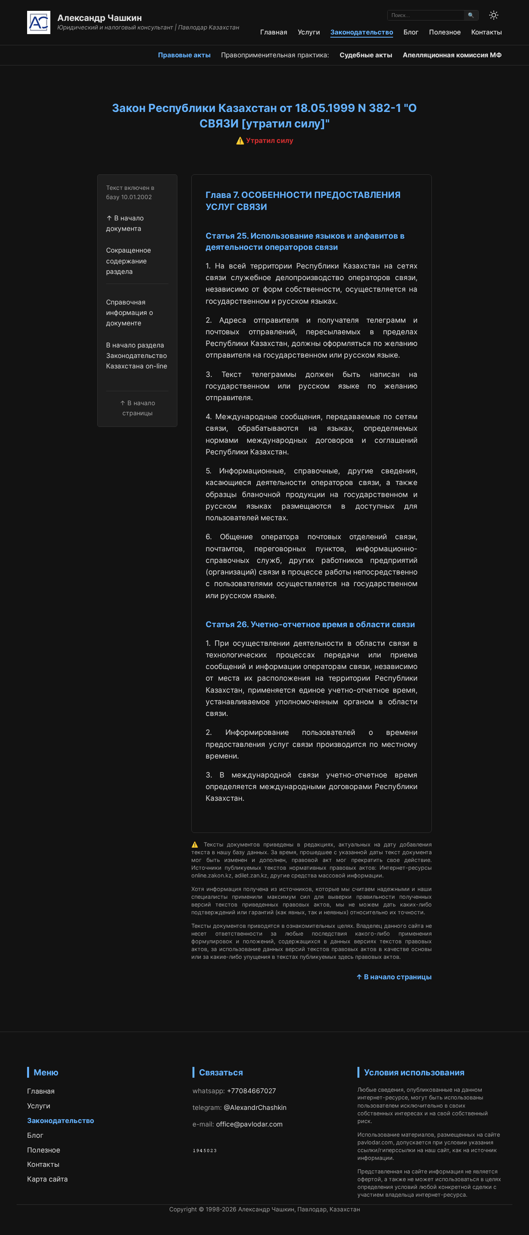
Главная (273, 32)
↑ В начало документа (125, 222)
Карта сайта (47, 1179)
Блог (411, 32)
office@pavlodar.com (249, 1124)
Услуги (309, 32)
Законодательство (361, 32)
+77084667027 (251, 1091)
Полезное (445, 32)
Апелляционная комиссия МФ (452, 55)
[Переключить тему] (494, 15)
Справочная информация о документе (129, 312)
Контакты (486, 32)
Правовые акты (184, 55)
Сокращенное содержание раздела (128, 260)
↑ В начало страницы (394, 977)
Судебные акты (366, 55)
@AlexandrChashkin (255, 1107)
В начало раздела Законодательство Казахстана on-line (136, 355)
